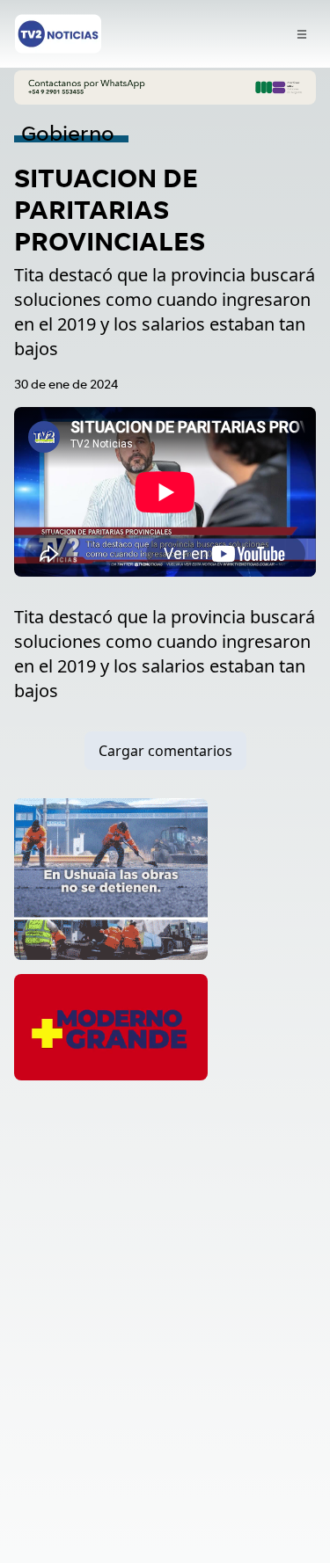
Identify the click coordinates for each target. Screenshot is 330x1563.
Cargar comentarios (165, 750)
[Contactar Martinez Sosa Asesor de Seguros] (165, 87)
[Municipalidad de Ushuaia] (111, 878)
